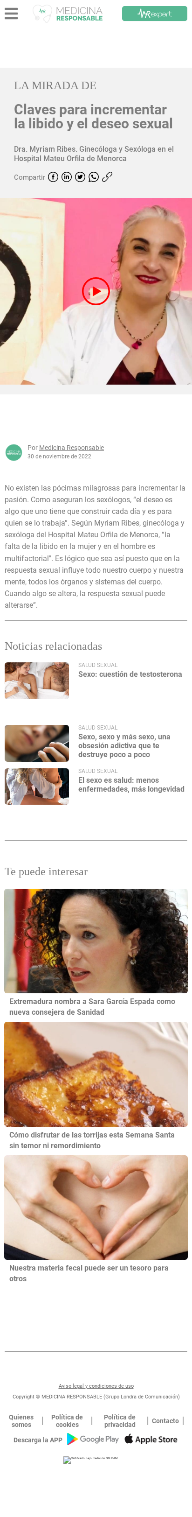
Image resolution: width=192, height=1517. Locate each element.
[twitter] (80, 178)
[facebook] (53, 178)
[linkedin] (66, 178)
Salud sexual (97, 665)
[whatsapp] (93, 178)
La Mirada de (55, 85)
